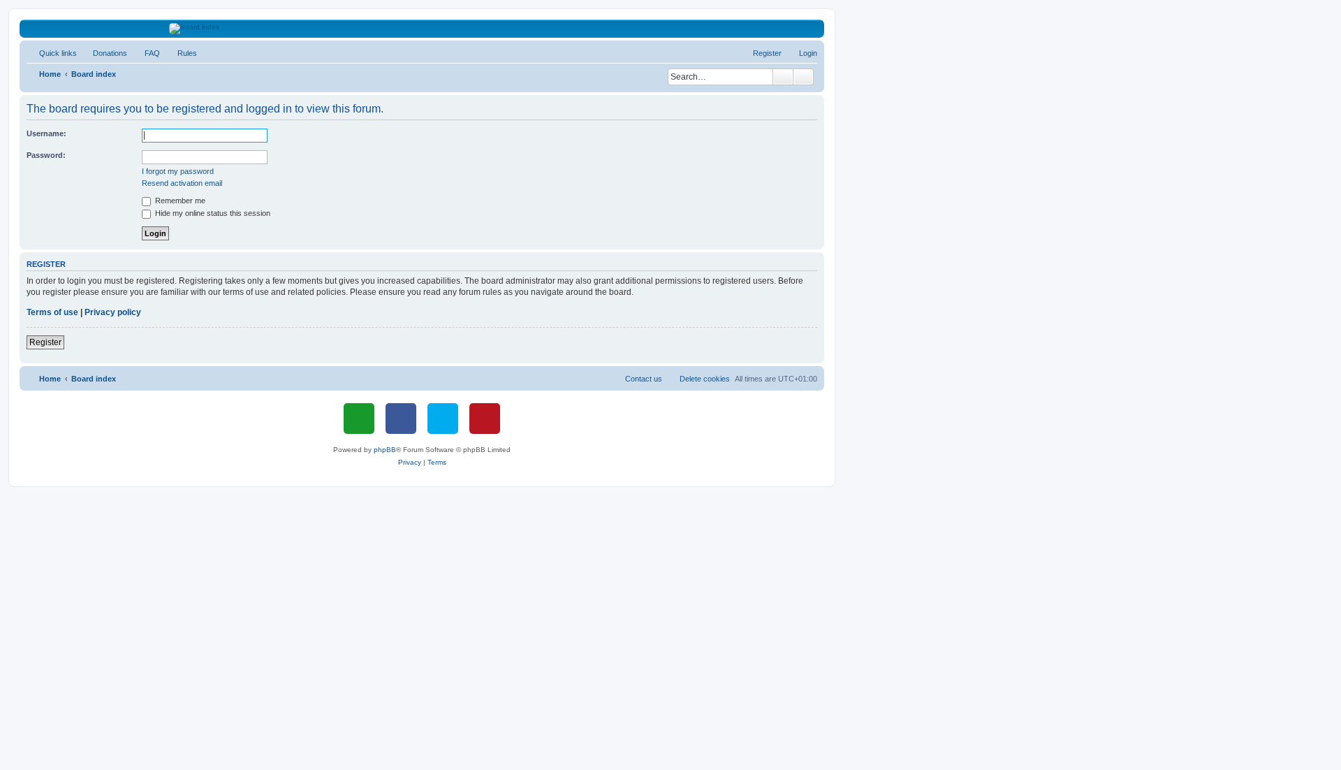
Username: (46, 133)
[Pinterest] (484, 418)
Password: (46, 155)
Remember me (179, 200)
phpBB (385, 449)
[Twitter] (442, 418)
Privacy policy (113, 312)
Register (45, 342)
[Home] (422, 28)
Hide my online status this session (211, 213)
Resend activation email (182, 183)
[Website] (359, 418)
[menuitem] (103, 53)
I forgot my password (178, 171)
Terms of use (52, 312)
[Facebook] (401, 418)
